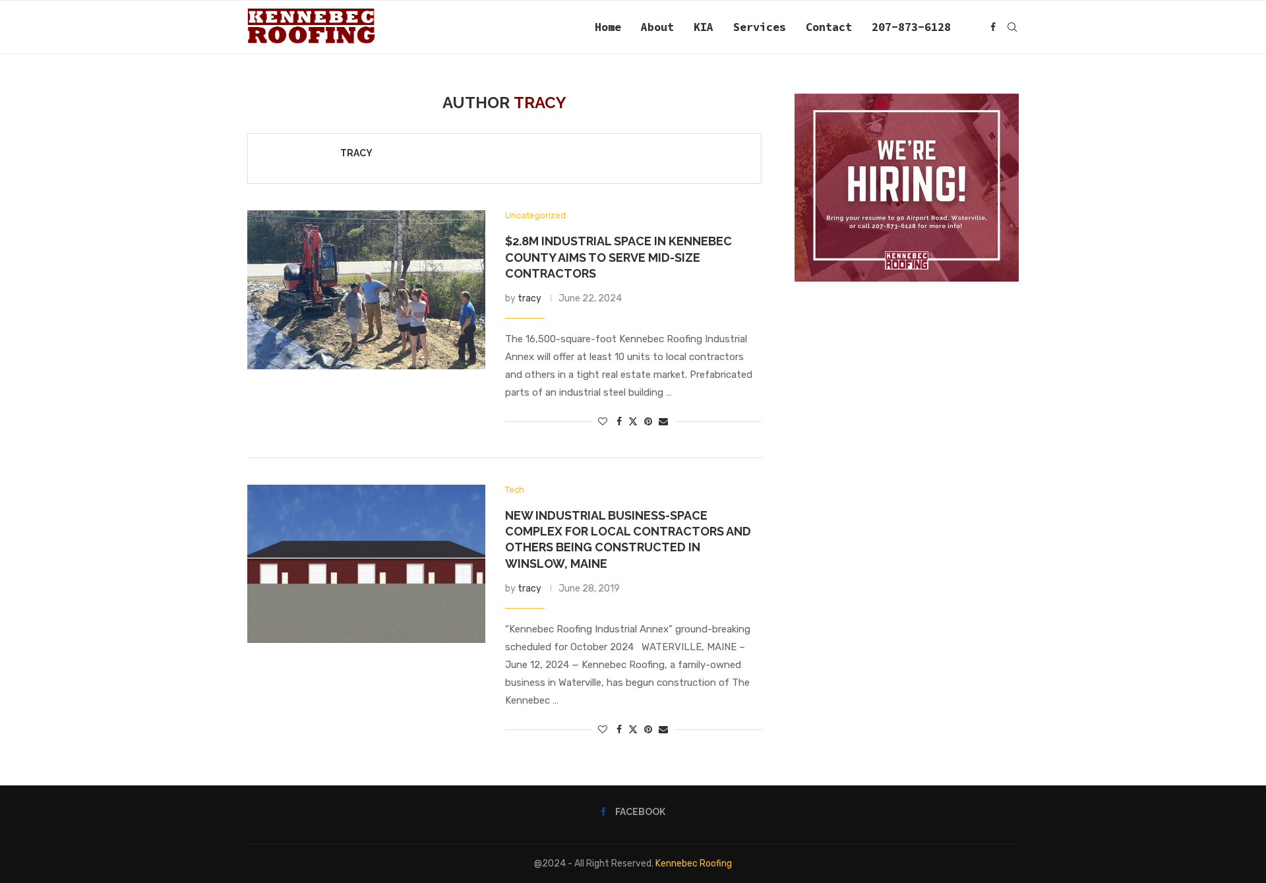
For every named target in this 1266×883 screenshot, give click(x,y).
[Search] (1012, 27)
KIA (703, 27)
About (657, 27)
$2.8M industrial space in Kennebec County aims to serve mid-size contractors (618, 257)
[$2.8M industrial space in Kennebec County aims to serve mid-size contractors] (366, 289)
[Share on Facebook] (619, 422)
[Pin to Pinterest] (648, 422)
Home (608, 27)
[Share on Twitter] (633, 422)
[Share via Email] (663, 422)
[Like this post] (602, 422)
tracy (356, 153)
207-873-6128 (911, 27)
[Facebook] (993, 27)
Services (759, 27)
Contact (829, 27)
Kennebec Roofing (693, 863)
